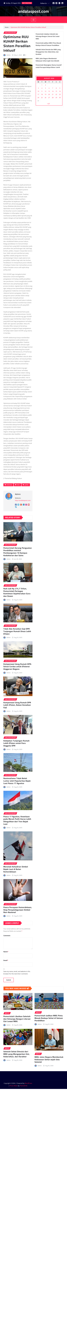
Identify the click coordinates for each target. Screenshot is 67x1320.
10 (38, 91)
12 (45, 91)
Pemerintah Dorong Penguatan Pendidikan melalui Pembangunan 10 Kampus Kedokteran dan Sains (17, 551)
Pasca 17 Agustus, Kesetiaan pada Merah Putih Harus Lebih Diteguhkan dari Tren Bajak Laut (17, 820)
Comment (6, 936)
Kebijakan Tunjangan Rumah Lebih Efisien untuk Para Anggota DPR (16, 743)
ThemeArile (23, 1086)
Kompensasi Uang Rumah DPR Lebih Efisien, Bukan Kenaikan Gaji (17, 705)
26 (45, 98)
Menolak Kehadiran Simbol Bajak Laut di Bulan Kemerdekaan (15, 869)
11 (42, 91)
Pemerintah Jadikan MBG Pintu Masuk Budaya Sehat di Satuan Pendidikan (49, 1018)
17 (38, 94)
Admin (8, 55)
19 (45, 94)
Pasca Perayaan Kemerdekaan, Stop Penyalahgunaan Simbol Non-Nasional (17, 909)
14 (52, 91)
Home (7, 27)
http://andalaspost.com (23, 500)
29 (56, 98)
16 (60, 91)
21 (52, 94)
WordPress (28, 1083)
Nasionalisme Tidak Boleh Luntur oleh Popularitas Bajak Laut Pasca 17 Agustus (17, 780)
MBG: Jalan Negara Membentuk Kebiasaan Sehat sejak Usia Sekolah (49, 1059)
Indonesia (9, 485)
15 (56, 91)
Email (5, 960)
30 (60, 98)
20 (49, 94)
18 (42, 94)
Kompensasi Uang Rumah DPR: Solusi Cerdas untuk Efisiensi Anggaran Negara (17, 666)
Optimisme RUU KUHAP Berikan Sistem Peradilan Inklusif (28, 27)
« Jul (48, 104)
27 (49, 98)
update (26, 485)
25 (42, 98)
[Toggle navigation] (33, 20)
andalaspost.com (33, 11)
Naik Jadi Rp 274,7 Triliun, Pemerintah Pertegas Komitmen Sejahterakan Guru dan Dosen (16, 592)
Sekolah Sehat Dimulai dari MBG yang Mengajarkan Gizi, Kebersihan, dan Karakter (48, 52)
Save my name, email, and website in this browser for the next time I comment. (16, 972)
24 (38, 98)
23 (60, 94)
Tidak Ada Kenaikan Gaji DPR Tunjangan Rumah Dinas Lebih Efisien (17, 631)
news (18, 485)
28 (52, 98)
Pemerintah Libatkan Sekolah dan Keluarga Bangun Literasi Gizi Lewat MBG (47, 36)
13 (49, 91)
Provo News (14, 1086)
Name (5, 952)
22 (56, 94)
